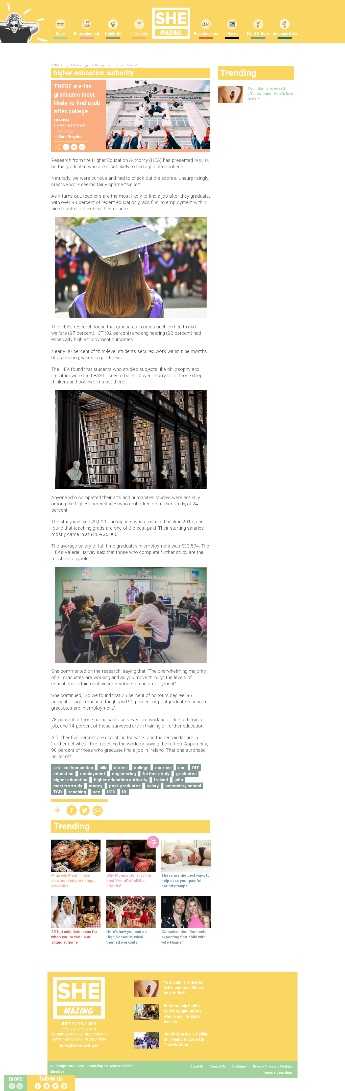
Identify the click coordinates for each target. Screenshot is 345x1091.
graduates (186, 773)
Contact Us (218, 1066)
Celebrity (113, 33)
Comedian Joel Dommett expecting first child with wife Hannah (183, 937)
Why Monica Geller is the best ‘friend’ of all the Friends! (128, 880)
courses (163, 767)
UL (124, 791)
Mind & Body (258, 33)
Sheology (57, 1072)
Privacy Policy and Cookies (272, 1066)
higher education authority (120, 779)
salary (153, 785)
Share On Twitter (74, 147)
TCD (57, 791)
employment (92, 773)
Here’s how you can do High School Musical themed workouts (126, 937)
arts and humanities (73, 767)
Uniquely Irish (285, 33)
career (120, 767)
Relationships (206, 33)
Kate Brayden (71, 137)
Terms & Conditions (277, 1073)
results (201, 160)
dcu (182, 767)
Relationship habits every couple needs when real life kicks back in (183, 1013)
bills (103, 767)
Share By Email (82, 147)
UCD (111, 791)
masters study (67, 785)
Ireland (161, 779)
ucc (96, 791)
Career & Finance (69, 125)
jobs (179, 779)
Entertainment (86, 33)
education (63, 773)
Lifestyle (139, 33)
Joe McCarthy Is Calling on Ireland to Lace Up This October (186, 1039)
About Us (197, 1066)
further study (155, 773)
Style (60, 33)
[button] (20, 1086)
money (96, 785)
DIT (195, 767)
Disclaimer (239, 1066)
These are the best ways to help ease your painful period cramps (185, 880)
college (141, 767)
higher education (70, 779)
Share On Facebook (66, 147)
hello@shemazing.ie (79, 1046)
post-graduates (124, 785)
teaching (77, 791)
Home (55, 65)
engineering (124, 773)
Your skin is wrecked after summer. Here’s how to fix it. (270, 93)
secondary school (183, 785)
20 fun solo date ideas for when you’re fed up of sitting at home (74, 937)
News (232, 33)
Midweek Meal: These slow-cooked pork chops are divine (73, 880)
